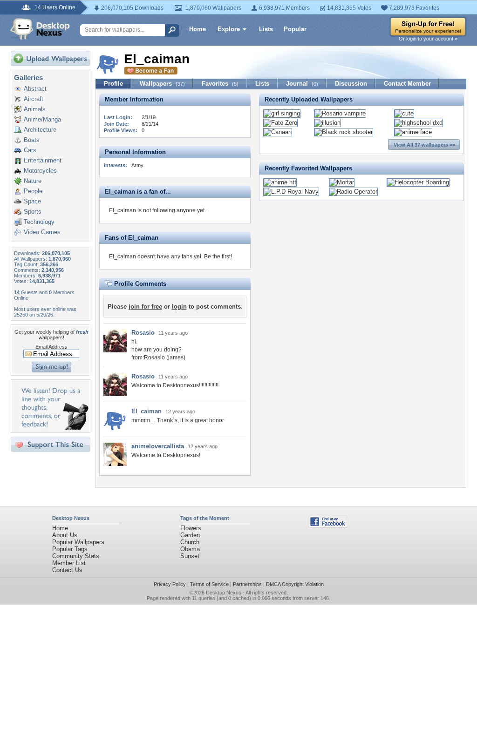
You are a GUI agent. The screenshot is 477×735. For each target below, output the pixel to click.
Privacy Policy (170, 584)
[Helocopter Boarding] (418, 182)
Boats (32, 139)
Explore (229, 29)
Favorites (220, 83)
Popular (295, 29)
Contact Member (407, 83)
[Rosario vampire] (340, 113)
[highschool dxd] (418, 122)
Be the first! (218, 256)
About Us (64, 535)
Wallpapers (162, 83)
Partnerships (247, 584)
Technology (39, 221)
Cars (30, 150)
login (179, 306)
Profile (113, 83)
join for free (145, 306)
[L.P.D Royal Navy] (291, 191)
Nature (32, 180)
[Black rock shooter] (343, 131)
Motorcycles (40, 170)
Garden (190, 535)
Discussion (351, 83)
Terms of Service (209, 584)
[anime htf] (280, 182)
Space (32, 201)
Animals (35, 109)
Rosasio (143, 332)
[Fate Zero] (280, 122)
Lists (266, 29)
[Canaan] (277, 131)
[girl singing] (281, 113)
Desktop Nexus (223, 592)
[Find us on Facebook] (328, 525)
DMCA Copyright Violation (295, 584)
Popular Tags (70, 549)
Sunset (189, 556)
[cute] (404, 113)
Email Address (51, 347)
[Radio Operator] (353, 191)
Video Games (42, 232)
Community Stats (75, 556)
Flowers (190, 528)
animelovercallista (157, 446)
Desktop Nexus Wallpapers (40, 29)
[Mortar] (341, 182)
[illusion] (327, 122)
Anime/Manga (42, 119)
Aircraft (33, 98)
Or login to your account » (428, 38)
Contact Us (67, 569)
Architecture (40, 129)
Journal (302, 83)
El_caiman (146, 411)
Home (197, 29)
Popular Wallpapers (78, 542)
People (33, 191)
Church (189, 542)
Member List (69, 563)
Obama (190, 549)
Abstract (35, 88)
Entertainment (42, 160)
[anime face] (413, 131)
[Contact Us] (53, 427)
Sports (32, 211)
